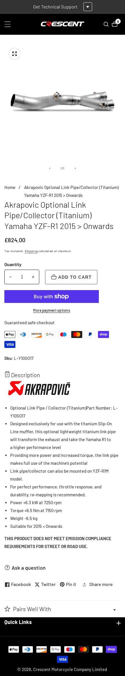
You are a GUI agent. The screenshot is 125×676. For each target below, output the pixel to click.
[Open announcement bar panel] (87, 6)
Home (9, 187)
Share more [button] (101, 584)
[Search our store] (106, 24)
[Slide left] (49, 168)
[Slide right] (75, 168)
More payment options (51, 310)
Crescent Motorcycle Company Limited (70, 669)
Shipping (31, 251)
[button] (62, 609)
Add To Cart (75, 277)
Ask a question (29, 567)
